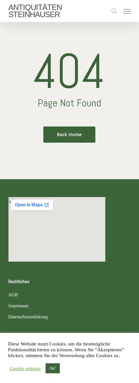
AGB (13, 294)
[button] (127, 11)
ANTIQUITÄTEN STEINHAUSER (35, 11)
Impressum (18, 305)
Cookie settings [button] (25, 368)
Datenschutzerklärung (28, 316)
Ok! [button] (52, 368)
